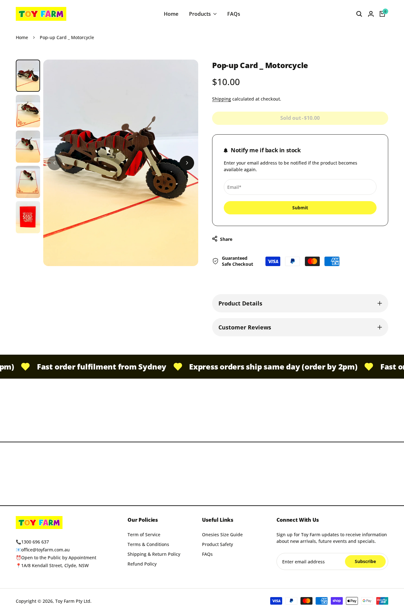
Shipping (221, 99)
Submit (300, 208)
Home (22, 37)
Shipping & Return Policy (154, 554)
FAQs (207, 554)
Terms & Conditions (148, 544)
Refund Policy (142, 564)
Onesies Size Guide (222, 535)
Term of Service (144, 535)
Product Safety (217, 544)
